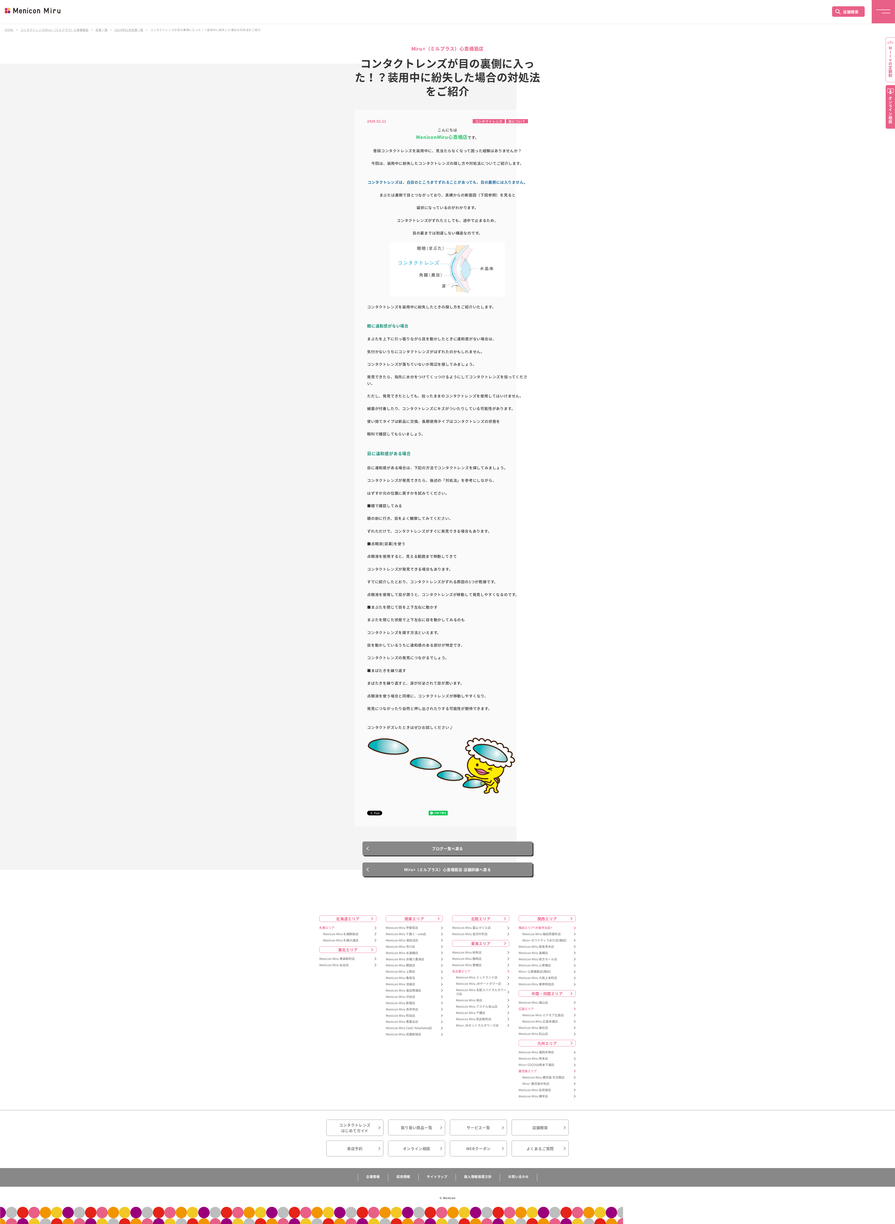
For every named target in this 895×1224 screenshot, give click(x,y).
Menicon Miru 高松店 (533, 1028)
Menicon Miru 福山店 (533, 1003)
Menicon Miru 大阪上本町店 (538, 978)
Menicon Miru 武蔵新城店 (403, 1034)
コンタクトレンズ (489, 121)
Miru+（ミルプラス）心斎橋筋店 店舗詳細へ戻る (447, 869)
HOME (9, 30)
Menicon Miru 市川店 (400, 947)
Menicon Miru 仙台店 (334, 965)
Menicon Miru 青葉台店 (402, 1022)
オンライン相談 (416, 1148)
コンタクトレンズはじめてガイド (354, 1127)
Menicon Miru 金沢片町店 (470, 934)
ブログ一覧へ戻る (447, 848)
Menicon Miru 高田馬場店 (403, 991)
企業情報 (373, 1176)
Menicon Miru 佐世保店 (535, 1090)
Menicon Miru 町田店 (400, 1016)
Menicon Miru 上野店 (400, 972)
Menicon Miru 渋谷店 (400, 997)
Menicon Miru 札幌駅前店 (340, 934)
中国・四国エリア (547, 993)
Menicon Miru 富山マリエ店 (471, 928)
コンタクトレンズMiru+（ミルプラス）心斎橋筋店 (55, 30)
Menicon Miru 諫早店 (533, 1096)
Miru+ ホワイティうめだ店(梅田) (544, 940)
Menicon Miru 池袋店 (400, 984)
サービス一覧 (478, 1127)
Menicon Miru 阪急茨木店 (536, 947)
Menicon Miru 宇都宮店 (402, 928)
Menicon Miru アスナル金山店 (476, 1007)
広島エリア (526, 1009)
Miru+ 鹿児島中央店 (535, 1084)
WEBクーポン (478, 1148)
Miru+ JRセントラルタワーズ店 (477, 1025)
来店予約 (355, 1148)
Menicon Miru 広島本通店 (540, 1022)
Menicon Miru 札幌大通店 (340, 940)
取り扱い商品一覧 (416, 1127)
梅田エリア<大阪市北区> (535, 928)
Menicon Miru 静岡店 (467, 959)
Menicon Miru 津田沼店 (402, 940)
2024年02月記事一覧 (128, 30)
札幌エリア (326, 928)
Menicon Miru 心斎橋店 (535, 965)
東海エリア (481, 943)
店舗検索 (851, 11)
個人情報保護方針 (478, 1176)
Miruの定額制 (890, 61)
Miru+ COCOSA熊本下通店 (536, 1065)
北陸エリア (481, 918)
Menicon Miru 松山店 (533, 1034)
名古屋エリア (461, 971)
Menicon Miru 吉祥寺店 (402, 1009)
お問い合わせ (518, 1176)
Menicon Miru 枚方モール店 (538, 959)
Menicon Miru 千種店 (470, 1013)
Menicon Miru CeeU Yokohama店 (409, 1028)
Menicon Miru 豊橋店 (467, 965)
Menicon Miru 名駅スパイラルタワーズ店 (481, 992)
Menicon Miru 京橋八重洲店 (405, 959)
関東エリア (414, 918)
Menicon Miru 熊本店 (533, 1059)
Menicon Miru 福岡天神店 (536, 1052)
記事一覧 (101, 30)
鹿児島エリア (528, 1071)
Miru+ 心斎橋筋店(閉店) (535, 972)
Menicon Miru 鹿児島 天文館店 (543, 1077)
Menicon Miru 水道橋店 (402, 953)
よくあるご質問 (540, 1148)
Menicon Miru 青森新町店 (337, 959)
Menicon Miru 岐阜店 (467, 953)
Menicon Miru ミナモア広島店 (543, 1015)
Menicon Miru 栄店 (469, 1000)
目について (517, 121)
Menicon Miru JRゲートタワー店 (478, 984)
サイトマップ (437, 1176)
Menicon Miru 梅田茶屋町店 (541, 934)
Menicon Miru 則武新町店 (473, 1019)
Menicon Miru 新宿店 (400, 1003)
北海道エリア (348, 918)
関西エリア (547, 918)
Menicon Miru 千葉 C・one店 (406, 934)
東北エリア (348, 949)
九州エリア (547, 1043)
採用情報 (403, 1176)
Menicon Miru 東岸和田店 (536, 984)
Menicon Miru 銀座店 (400, 965)
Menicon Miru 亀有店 (400, 978)
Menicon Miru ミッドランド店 (476, 977)
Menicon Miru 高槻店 (533, 953)
